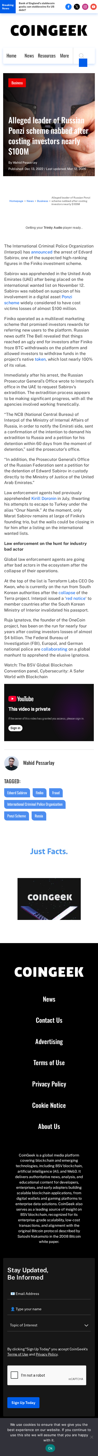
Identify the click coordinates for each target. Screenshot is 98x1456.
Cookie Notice (49, 1105)
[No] (91, 1437)
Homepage (16, 200)
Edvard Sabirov (17, 792)
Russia (39, 815)
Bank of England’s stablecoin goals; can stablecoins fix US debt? (37, 6)
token (40, 359)
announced (42, 252)
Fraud (56, 792)
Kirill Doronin (43, 498)
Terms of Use (49, 1062)
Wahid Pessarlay (25, 162)
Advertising (49, 1041)
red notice (75, 598)
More (64, 55)
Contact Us (49, 1020)
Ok (50, 1448)
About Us (49, 1126)
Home (11, 55)
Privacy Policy (49, 1083)
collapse (67, 592)
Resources (46, 55)
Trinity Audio (53, 228)
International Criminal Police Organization (34, 804)
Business (17, 82)
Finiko (39, 792)
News (29, 55)
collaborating (54, 649)
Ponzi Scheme (16, 815)
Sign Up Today (23, 1402)
